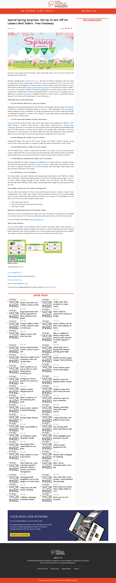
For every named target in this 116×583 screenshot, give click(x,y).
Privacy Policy (55, 569)
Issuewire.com (33, 81)
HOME (23, 11)
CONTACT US (49, 11)
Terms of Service (42, 569)
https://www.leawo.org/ (15, 280)
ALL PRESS (40, 11)
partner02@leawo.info (14, 272)
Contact (76, 569)
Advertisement (66, 569)
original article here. (50, 287)
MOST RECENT (30, 11)
